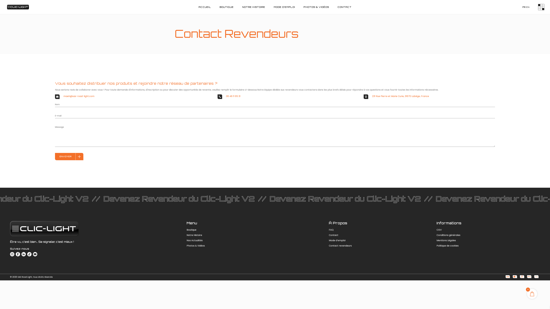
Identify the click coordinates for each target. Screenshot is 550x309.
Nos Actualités (195, 240)
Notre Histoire (194, 235)
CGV (439, 229)
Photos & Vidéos (196, 245)
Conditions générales (448, 235)
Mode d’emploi (337, 240)
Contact (333, 235)
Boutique (191, 229)
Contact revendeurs (340, 245)
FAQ (331, 229)
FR (524, 7)
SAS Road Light (25, 277)
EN (528, 7)
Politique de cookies (448, 245)
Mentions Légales (446, 240)
